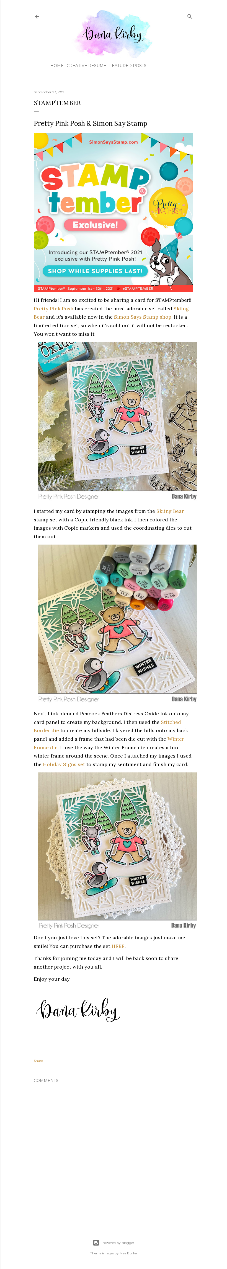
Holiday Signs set (64, 764)
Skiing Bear (170, 511)
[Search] (190, 15)
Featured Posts (127, 65)
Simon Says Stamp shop (142, 317)
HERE (118, 946)
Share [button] (38, 1061)
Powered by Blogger (118, 1243)
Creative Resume (86, 65)
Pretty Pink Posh (53, 308)
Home (57, 65)
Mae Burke (128, 1253)
